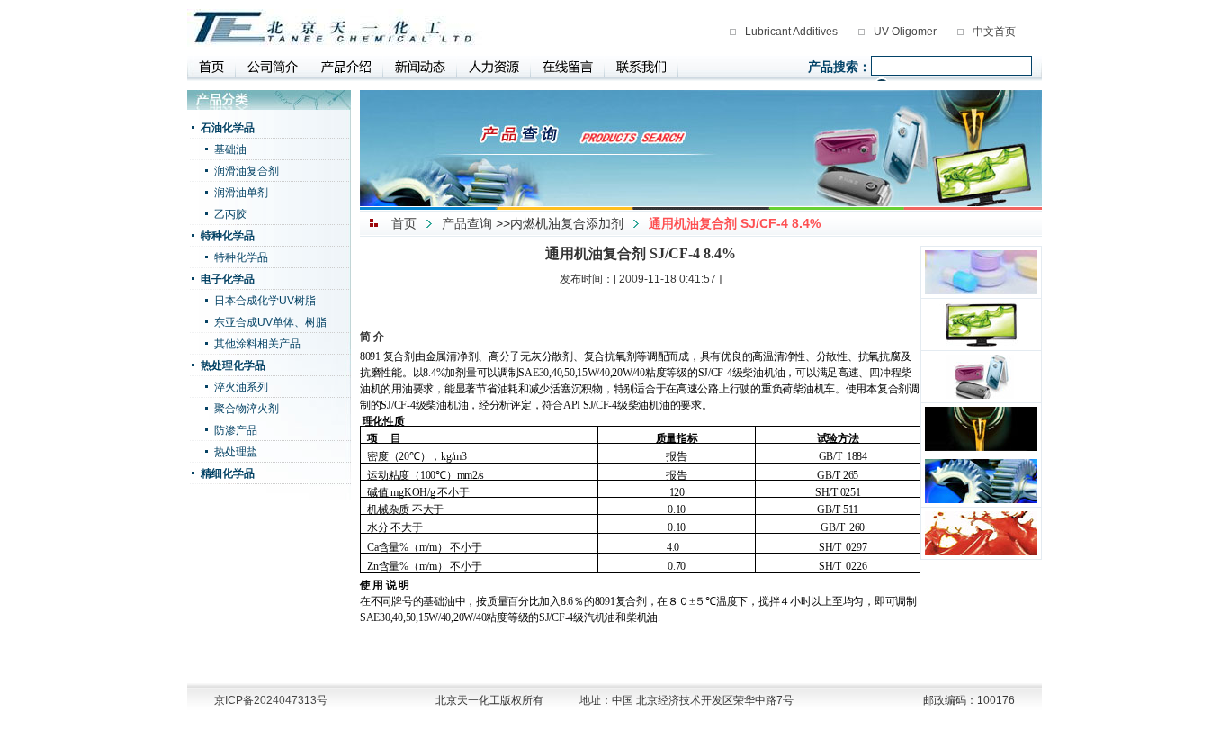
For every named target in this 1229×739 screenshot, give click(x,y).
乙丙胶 (230, 214)
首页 (404, 223)
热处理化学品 (233, 365)
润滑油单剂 (241, 192)
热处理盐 (235, 452)
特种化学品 (228, 236)
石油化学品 (228, 128)
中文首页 (994, 31)
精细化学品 (228, 473)
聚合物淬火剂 (246, 408)
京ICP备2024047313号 (270, 700)
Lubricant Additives (791, 31)
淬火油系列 (241, 387)
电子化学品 (228, 279)
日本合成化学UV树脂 (265, 300)
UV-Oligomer (905, 31)
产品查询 (467, 223)
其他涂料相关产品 (257, 344)
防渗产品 (235, 430)
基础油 (230, 149)
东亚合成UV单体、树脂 (270, 322)
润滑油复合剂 (246, 171)
